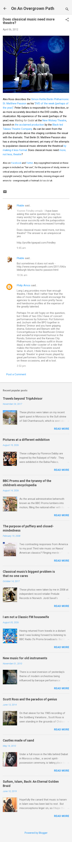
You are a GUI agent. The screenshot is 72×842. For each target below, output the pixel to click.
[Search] (67, 9)
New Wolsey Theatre (54, 120)
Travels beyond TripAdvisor (22, 398)
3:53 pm (21, 365)
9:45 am (21, 248)
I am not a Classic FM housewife (26, 617)
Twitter (29, 163)
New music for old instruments (25, 658)
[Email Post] (5, 192)
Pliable (20, 205)
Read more (61, 428)
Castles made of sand (18, 740)
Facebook (16, 163)
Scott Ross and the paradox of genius (30, 699)
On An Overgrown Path (32, 8)
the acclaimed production (29, 124)
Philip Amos (23, 285)
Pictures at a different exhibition (26, 439)
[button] (67, 19)
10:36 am (22, 275)
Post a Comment (16, 374)
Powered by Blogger (36, 832)
